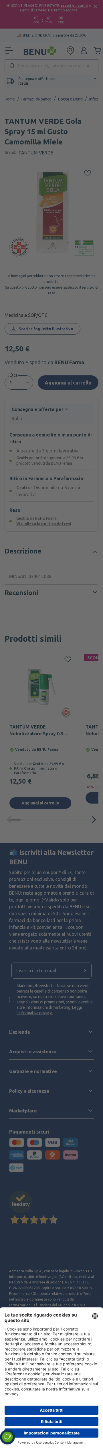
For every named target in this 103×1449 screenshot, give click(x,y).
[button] (7, 1437)
